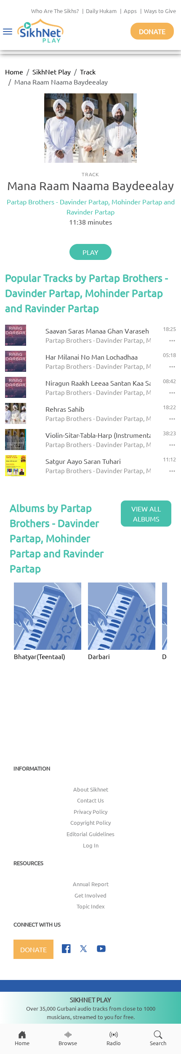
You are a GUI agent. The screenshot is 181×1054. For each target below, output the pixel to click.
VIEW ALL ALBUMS (146, 513)
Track (88, 71)
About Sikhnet (90, 789)
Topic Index (91, 906)
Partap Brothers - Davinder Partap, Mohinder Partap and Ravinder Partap (91, 206)
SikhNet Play (51, 71)
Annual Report (91, 883)
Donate (152, 31)
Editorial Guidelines (90, 833)
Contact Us (90, 800)
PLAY (90, 252)
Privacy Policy (90, 811)
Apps (130, 10)
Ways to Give (160, 10)
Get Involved (90, 895)
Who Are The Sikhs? (55, 10)
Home (14, 71)
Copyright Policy (90, 822)
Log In (90, 845)
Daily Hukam (101, 10)
